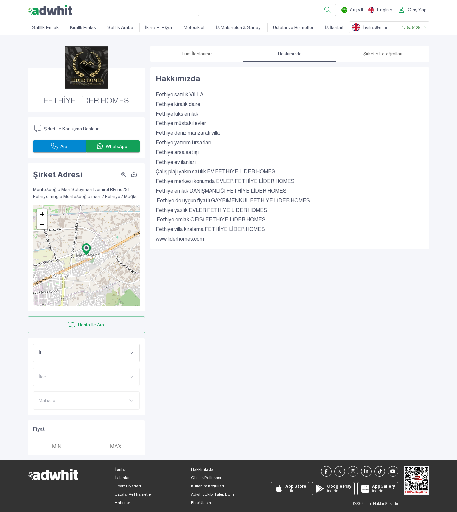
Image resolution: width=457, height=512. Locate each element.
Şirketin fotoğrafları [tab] (382, 53)
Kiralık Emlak (83, 27)
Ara (63, 146)
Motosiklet (194, 27)
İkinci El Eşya (158, 27)
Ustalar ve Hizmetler (293, 27)
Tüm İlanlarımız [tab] (196, 53)
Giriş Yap (417, 9)
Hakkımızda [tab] (290, 53)
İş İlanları (334, 27)
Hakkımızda (202, 469)
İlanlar (120, 469)
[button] (86, 249)
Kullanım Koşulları (207, 486)
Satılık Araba (120, 27)
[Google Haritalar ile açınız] (134, 174)
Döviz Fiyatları (128, 486)
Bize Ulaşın (201, 502)
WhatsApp (116, 146)
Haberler (122, 502)
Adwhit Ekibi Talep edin (212, 494)
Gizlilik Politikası (206, 477)
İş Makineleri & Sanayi (239, 27)
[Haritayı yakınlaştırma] (124, 174)
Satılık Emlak (45, 27)
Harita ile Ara (91, 324)
